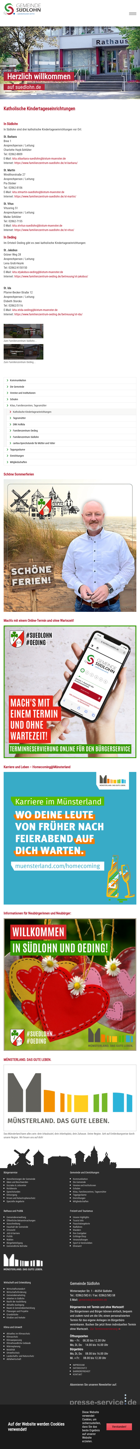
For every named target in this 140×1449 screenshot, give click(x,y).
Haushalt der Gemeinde (17, 1227)
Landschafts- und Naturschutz (20, 1356)
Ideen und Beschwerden (17, 1182)
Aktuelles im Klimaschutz (18, 1333)
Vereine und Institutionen (84, 1185)
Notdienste (12, 1188)
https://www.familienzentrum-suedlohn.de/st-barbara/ (46, 163)
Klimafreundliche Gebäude (19, 1343)
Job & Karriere (13, 1233)
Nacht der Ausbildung (16, 1301)
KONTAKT (77, 1374)
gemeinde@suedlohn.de (93, 1299)
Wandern (77, 1230)
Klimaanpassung (14, 1340)
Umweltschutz (13, 1352)
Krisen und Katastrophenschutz (21, 1198)
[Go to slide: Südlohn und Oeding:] (40, 94)
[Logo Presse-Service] (103, 1402)
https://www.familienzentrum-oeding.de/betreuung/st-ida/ (48, 314)
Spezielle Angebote (15, 1201)
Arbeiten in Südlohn (15, 1298)
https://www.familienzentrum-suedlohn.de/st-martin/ (45, 196)
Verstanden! (119, 1426)
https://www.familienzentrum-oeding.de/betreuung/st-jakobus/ (51, 276)
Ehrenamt (77, 1246)
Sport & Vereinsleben (82, 1243)
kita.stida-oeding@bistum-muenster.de (35, 310)
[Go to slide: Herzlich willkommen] (34, 94)
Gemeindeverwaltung (16, 1217)
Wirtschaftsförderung (16, 1292)
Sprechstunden (13, 1191)
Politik (10, 1236)
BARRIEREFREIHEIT (81, 1371)
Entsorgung (12, 1194)
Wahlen (10, 1239)
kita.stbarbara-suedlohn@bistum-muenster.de (39, 158)
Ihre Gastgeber (79, 1233)
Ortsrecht (11, 1230)
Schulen (76, 1188)
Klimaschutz (12, 1336)
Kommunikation (80, 1179)
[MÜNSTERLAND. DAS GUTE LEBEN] (70, 1098)
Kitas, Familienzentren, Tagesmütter (89, 1191)
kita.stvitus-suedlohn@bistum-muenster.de (37, 225)
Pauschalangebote (81, 1223)
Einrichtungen (79, 1198)
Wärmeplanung (13, 1346)
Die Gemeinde (79, 1182)
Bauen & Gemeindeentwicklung (21, 1308)
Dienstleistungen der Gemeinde (21, 1179)
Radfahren (77, 1227)
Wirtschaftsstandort (16, 1288)
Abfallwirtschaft (14, 1359)
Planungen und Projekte (17, 1311)
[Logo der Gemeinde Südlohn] (22, 14)
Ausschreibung (13, 1223)
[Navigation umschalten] (132, 13)
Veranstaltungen (80, 1239)
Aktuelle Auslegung (15, 1304)
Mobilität (11, 1349)
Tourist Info (78, 1220)
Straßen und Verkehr (16, 1317)
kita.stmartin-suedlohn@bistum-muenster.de (38, 192)
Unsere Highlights (81, 1217)
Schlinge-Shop (79, 1236)
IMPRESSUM (79, 1365)
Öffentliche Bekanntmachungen (21, 1220)
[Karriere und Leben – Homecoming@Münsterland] (70, 838)
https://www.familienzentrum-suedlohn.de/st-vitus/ (44, 230)
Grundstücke (12, 1314)
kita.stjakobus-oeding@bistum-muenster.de (37, 272)
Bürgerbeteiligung (15, 1243)
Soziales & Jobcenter (16, 1185)
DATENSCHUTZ (80, 1368)
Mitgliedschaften (80, 1201)
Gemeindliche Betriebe (17, 1246)
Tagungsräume (79, 1194)
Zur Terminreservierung (103, 1329)
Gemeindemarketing (16, 1295)
